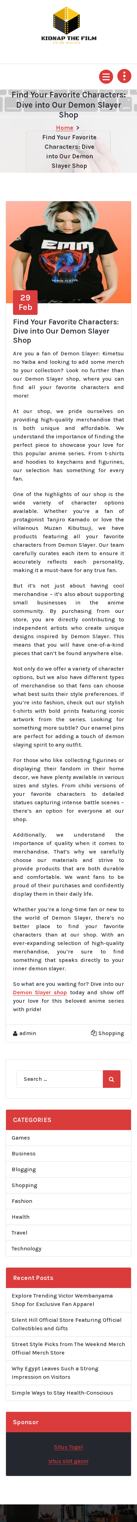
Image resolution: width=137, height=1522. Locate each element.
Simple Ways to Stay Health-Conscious (62, 1392)
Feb (25, 302)
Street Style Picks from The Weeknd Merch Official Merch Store (68, 1348)
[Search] (111, 1079)
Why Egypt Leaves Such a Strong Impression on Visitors (55, 1372)
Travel (19, 1232)
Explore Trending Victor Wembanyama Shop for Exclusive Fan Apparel (62, 1299)
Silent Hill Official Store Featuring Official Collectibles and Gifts (67, 1324)
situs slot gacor (68, 1461)
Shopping (111, 1033)
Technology (26, 1248)
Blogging (24, 1169)
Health (21, 1216)
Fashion (22, 1201)
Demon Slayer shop (40, 992)
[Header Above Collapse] (124, 76)
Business (23, 1153)
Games (21, 1137)
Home (64, 128)
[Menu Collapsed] (106, 77)
